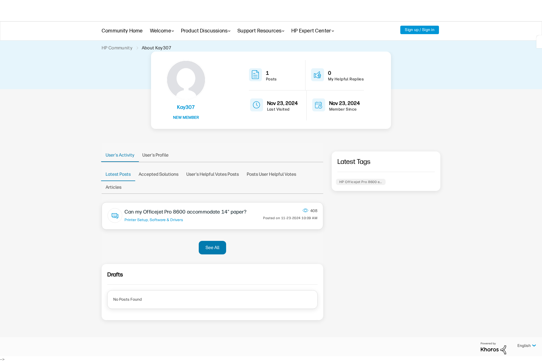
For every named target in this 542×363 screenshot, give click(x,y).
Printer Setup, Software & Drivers (153, 219)
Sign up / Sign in (419, 29)
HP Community (117, 47)
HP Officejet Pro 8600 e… (360, 182)
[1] (539, 41)
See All (212, 247)
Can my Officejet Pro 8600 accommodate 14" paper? (185, 212)
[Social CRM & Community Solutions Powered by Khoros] (493, 348)
